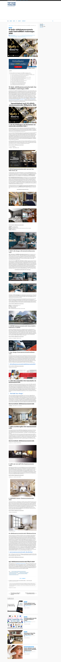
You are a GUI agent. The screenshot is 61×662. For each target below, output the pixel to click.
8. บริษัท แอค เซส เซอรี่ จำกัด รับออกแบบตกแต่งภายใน (18, 82)
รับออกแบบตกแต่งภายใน (12, 573)
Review (25, 646)
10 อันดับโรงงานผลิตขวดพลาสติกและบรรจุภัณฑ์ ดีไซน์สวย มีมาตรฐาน (30, 619)
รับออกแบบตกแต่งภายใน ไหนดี (13, 574)
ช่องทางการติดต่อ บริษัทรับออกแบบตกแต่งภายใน (28, 35)
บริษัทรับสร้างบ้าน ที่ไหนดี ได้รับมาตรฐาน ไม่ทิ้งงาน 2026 (29, 634)
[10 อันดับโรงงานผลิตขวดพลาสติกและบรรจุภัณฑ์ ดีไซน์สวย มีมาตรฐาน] (15, 622)
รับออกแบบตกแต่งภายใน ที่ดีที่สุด (22, 573)
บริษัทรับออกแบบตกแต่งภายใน (20, 563)
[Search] (53, 21)
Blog (20, 0)
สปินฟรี (41, 26)
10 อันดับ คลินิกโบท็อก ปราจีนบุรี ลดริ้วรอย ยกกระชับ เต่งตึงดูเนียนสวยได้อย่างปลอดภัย (30, 649)
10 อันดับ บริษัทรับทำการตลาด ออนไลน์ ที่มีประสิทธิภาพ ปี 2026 (30, 604)
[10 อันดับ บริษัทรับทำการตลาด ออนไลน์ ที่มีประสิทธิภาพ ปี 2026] (15, 607)
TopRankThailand (12, 35)
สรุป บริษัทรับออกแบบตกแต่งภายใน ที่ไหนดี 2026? (18, 84)
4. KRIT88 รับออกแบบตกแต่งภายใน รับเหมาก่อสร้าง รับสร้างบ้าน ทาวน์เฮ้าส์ (21, 77)
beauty (29, 646)
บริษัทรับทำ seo (42, 24)
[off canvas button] (7, 21)
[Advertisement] (30, 13)
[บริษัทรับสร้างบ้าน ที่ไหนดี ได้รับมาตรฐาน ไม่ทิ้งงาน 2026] (15, 637)
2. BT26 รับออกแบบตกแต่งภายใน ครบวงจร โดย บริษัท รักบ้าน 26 (19, 75)
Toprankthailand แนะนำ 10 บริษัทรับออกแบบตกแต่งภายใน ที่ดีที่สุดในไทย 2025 (21, 73)
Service (10, 27)
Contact (23, 0)
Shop (27, 0)
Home (18, 0)
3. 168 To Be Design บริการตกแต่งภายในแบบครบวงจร (18, 76)
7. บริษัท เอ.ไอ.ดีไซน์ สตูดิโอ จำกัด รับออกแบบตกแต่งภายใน (19, 80)
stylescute (41, 27)
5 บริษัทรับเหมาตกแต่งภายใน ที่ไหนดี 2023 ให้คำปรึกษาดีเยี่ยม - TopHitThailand (20, 580)
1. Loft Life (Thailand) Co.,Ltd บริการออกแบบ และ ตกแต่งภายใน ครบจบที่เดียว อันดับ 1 (23, 74)
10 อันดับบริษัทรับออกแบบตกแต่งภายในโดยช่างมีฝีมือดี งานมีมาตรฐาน (22, 99)
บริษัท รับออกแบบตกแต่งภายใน (13, 572)
